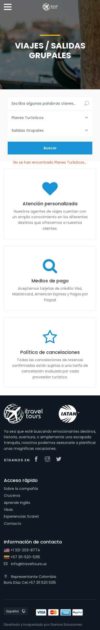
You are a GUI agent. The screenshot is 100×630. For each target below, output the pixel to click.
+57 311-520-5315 (24, 557)
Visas (8, 509)
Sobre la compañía (21, 488)
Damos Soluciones (66, 624)
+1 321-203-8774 (24, 550)
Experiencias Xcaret (21, 516)
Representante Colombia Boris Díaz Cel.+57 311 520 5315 (30, 579)
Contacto (12, 523)
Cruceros (12, 495)
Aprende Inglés (17, 502)
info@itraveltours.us (28, 563)
